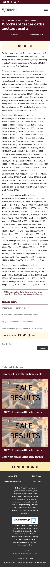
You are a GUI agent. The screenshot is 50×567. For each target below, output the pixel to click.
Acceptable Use (31, 563)
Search (43, 349)
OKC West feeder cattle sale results (22, 411)
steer (16, 294)
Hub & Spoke (29, 558)
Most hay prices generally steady (15, 308)
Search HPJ (6, 344)
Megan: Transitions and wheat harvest (17, 322)
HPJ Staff (14, 35)
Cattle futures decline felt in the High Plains (20, 315)
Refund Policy (41, 563)
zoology (30, 294)
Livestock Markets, (9, 20)
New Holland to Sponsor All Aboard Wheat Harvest (22, 328)
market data (32, 525)
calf (17, 292)
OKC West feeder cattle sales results (22, 456)
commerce (29, 292)
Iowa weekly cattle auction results (22, 373)
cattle (22, 292)
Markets (34, 20)
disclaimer (28, 545)
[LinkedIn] (31, 46)
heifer (11, 294)
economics (38, 292)
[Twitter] (25, 46)
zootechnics (37, 294)
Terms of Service (9, 563)
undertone (22, 294)
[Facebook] (19, 46)
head (6, 294)
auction (12, 292)
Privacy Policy (20, 563)
